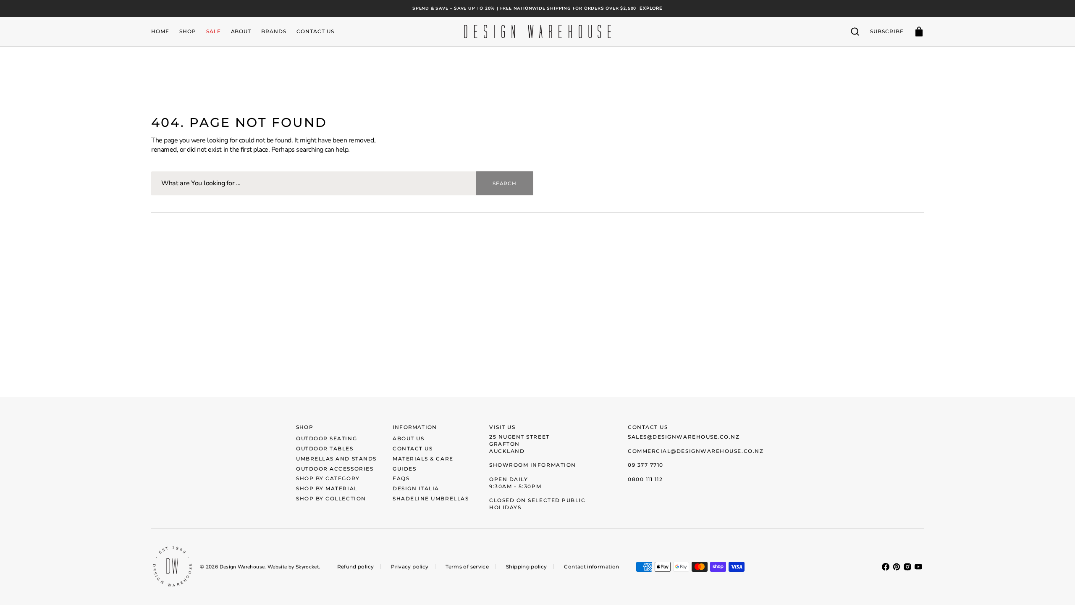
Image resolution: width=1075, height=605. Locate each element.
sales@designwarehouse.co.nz (684, 437)
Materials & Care (423, 458)
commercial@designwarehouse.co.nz (695, 451)
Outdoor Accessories (334, 469)
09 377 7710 (645, 465)
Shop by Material (327, 488)
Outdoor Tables (325, 448)
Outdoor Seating (326, 438)
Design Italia (416, 488)
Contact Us (413, 448)
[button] (855, 31)
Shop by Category (328, 478)
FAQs (401, 478)
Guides (404, 469)
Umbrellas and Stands (336, 458)
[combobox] (342, 183)
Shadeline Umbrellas (431, 498)
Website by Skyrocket (293, 566)
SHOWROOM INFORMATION (532, 465)
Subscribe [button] (887, 31)
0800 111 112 (645, 479)
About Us (408, 438)
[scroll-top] (1057, 587)
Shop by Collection (331, 498)
